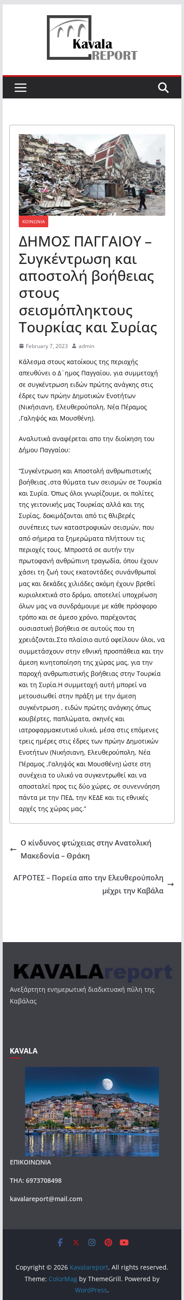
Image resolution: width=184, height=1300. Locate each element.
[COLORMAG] (92, 965)
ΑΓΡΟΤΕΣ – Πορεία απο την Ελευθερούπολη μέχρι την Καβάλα (88, 884)
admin (86, 346)
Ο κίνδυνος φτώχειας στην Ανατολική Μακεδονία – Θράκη (86, 849)
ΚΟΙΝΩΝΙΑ (33, 221)
